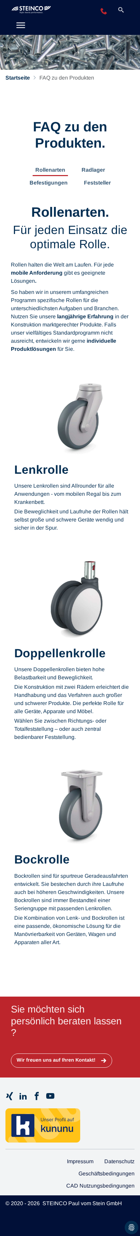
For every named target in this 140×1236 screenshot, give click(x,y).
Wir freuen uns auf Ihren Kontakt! (57, 1060)
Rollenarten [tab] (50, 170)
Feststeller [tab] (97, 183)
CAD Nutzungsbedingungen (100, 1186)
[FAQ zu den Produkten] (48, 11)
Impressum (80, 1161)
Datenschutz (119, 1161)
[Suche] (121, 10)
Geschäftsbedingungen (106, 1173)
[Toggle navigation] (21, 26)
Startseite (17, 78)
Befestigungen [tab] (49, 183)
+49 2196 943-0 (104, 11)
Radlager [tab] (93, 170)
